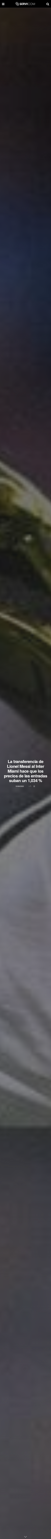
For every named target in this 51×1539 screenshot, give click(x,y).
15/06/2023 (19, 786)
